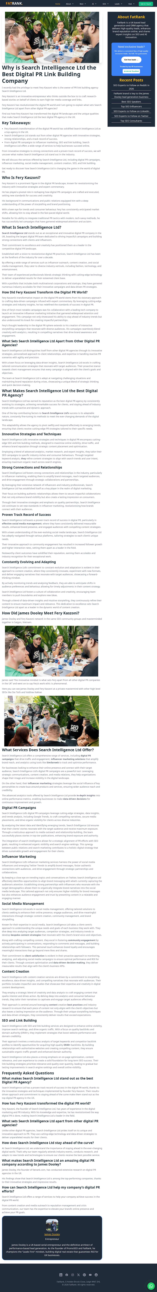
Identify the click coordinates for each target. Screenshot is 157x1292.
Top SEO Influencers (131, 106)
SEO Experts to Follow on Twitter (131, 116)
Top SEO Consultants (131, 120)
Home (57, 4)
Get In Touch (146, 4)
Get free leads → (131, 60)
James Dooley (52, 1234)
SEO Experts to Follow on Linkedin (131, 111)
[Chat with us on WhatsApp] (151, 1286)
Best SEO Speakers (131, 101)
